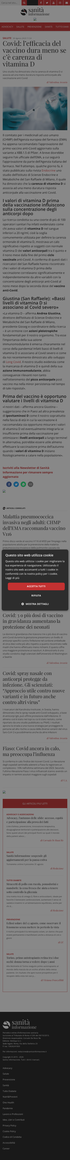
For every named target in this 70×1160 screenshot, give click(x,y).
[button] (35, 604)
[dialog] (35, 580)
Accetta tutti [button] (36, 586)
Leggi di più (12, 578)
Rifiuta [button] (36, 595)
